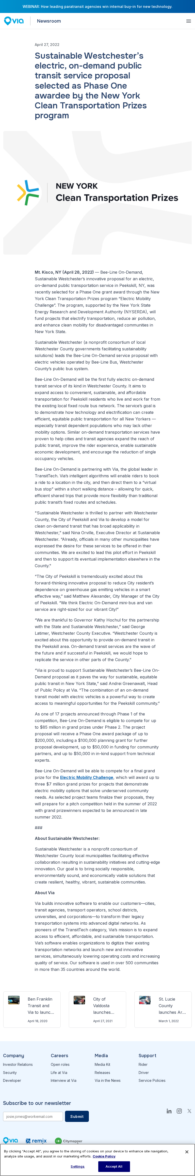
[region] (97, 1160)
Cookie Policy (104, 1156)
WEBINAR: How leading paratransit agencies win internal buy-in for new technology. (97, 6)
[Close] (186, 1151)
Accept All (114, 1166)
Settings (78, 1166)
